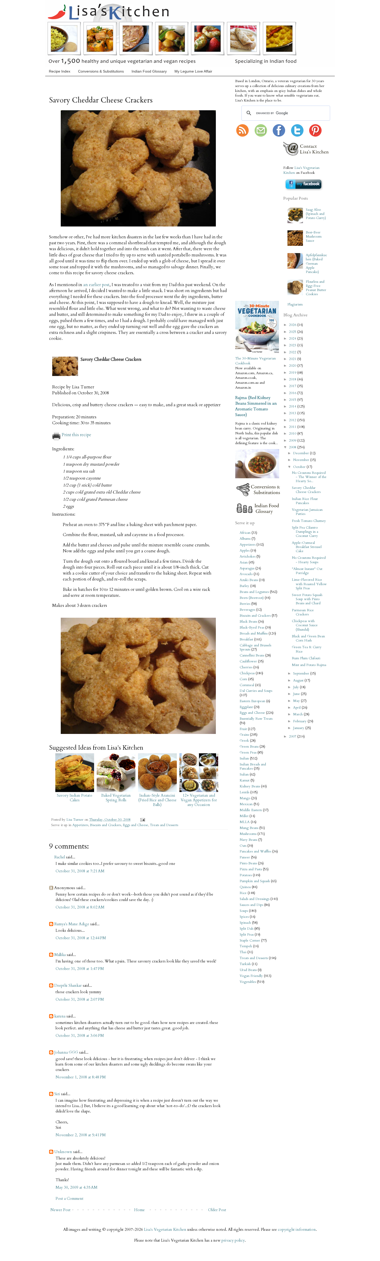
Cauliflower (248, 661)
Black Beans (248, 621)
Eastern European (252, 701)
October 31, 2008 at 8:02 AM (80, 907)
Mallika (60, 954)
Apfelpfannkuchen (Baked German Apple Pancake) (316, 263)
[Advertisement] (250, 219)
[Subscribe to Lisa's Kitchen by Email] (261, 135)
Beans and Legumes (254, 592)
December (301, 453)
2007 (293, 736)
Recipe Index (59, 71)
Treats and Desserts (164, 825)
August (299, 680)
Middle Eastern (251, 810)
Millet (244, 816)
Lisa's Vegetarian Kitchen (165, 1229)
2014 (293, 406)
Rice (243, 893)
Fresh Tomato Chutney (309, 521)
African (245, 532)
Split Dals (246, 928)
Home (139, 1209)
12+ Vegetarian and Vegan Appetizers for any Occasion (199, 800)
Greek (244, 740)
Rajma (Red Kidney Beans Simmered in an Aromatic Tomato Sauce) (256, 406)
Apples (244, 550)
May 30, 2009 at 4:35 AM (76, 1187)
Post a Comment (69, 1198)
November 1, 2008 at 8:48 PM (81, 1077)
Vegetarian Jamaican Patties (307, 511)
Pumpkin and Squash (255, 881)
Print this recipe (76, 435)
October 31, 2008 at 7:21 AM (80, 871)
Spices (244, 916)
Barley (244, 586)
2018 (293, 379)
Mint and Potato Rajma (309, 665)
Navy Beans (248, 839)
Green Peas (248, 752)
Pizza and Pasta (251, 869)
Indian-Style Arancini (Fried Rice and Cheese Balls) (157, 800)
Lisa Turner (75, 819)
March (298, 714)
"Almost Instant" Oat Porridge (307, 571)
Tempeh (246, 946)
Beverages (247, 609)
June (297, 694)
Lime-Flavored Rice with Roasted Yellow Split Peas (309, 583)
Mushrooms (248, 834)
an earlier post (96, 285)
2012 (293, 420)
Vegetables (248, 982)
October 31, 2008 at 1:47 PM (80, 968)
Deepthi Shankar (68, 985)
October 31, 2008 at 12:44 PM (81, 938)
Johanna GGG (66, 1052)
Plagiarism (295, 304)
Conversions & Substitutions (101, 71)
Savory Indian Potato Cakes (74, 798)
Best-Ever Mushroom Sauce (314, 236)
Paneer (245, 857)
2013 (293, 413)
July (296, 687)
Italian (244, 774)
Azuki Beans (249, 580)
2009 (293, 440)
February (300, 721)
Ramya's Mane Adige (71, 924)
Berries (245, 603)
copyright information (297, 1229)
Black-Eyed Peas (252, 627)
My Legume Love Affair (193, 71)
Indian (244, 758)
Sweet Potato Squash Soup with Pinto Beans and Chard (307, 599)
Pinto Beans (248, 863)
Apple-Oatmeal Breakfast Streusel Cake (307, 547)
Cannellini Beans (252, 655)
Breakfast (246, 639)
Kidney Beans (250, 786)
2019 (293, 372)
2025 (293, 332)
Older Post (217, 1209)
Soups (244, 910)
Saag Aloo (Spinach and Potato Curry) (316, 213)
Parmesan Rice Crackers (303, 612)
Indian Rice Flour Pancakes (305, 501)
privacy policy (233, 1240)
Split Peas (247, 934)
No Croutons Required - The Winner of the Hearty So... (309, 477)
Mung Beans (249, 828)
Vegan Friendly (251, 976)
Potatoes (246, 875)
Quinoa (245, 887)
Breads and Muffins (254, 633)
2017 (293, 386)
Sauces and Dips (251, 905)
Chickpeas (247, 673)
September (301, 673)
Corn (243, 679)
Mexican (246, 804)
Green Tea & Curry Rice (307, 649)
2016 (293, 393)
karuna (59, 1016)
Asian (244, 562)
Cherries (246, 667)
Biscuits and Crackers (105, 825)
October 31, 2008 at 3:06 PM (80, 1035)
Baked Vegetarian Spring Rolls (116, 798)
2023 (293, 345)
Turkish (245, 964)
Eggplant (246, 707)
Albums (245, 538)
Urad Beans (248, 970)
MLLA (245, 822)
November (301, 460)
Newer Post (60, 1209)
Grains (244, 734)
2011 (293, 427)
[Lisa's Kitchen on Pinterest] (315, 135)
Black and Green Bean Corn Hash (308, 638)
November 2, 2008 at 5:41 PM (81, 1135)
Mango (245, 798)
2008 (293, 447)
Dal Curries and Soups (256, 690)
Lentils (244, 792)
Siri (57, 1093)
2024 (293, 338)
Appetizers (80, 825)
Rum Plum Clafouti (306, 658)
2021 (293, 359)
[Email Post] (142, 819)
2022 (293, 352)
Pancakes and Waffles (255, 851)
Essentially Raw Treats (256, 718)
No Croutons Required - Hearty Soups (309, 559)
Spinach (245, 922)
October (300, 467)
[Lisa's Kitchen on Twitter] (297, 135)
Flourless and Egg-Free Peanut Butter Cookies (316, 288)
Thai (243, 952)
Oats (243, 845)
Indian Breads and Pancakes (253, 766)
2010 (293, 433)
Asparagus (247, 568)
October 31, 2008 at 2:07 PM (80, 999)
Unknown (63, 1151)
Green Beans (249, 746)
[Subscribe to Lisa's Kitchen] (242, 135)
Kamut (244, 780)
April (297, 707)
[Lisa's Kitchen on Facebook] (279, 135)
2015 (293, 399)
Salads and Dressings (254, 899)
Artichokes (247, 556)
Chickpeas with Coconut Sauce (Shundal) (305, 625)
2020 (293, 365)
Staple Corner (250, 940)
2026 (293, 325)
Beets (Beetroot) (252, 598)
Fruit (243, 729)
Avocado (246, 574)
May (297, 701)
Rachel (59, 857)
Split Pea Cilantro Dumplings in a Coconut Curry (305, 531)
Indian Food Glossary (149, 71)
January (299, 728)
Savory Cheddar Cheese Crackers (306, 489)
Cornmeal (247, 685)
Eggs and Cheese (135, 825)
